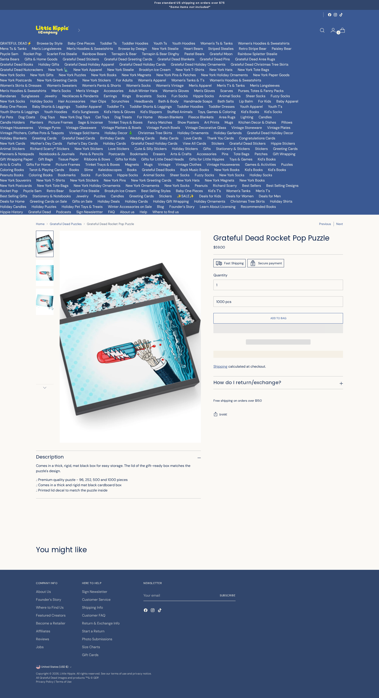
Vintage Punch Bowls (163, 127)
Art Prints (211, 122)
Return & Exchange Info (101, 623)
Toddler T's (115, 106)
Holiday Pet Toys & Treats (82, 206)
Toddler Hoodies (135, 43)
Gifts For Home (38, 164)
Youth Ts (160, 43)
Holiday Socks (41, 101)
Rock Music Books (194, 169)
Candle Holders (12, 122)
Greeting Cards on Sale (48, 201)
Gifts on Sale (82, 201)
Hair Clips (98, 101)
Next (339, 224)
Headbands (143, 101)
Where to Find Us (50, 607)
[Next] (79, 30)
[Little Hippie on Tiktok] (341, 15)
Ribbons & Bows (97, 159)
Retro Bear (55, 191)
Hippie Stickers (283, 143)
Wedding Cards (142, 138)
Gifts (207, 148)
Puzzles (287, 164)
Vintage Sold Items (84, 133)
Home (40, 224)
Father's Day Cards (82, 143)
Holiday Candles (13, 206)
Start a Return (93, 631)
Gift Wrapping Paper (16, 159)
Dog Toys (47, 117)
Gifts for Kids (125, 159)
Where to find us (165, 212)
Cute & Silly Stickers (150, 148)
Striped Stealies (221, 48)
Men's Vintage (87, 90)
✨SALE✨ (185, 196)
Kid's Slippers (151, 112)
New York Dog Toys (75, 117)
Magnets (132, 164)
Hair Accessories (71, 101)
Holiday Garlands (228, 133)
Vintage (164, 164)
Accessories (113, 90)
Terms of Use (63, 682)
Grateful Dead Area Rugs (255, 59)
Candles (265, 117)
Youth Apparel (251, 106)
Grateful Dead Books (16, 64)
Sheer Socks (255, 96)
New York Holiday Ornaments (224, 75)
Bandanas (8, 96)
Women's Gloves (176, 90)
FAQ (111, 212)
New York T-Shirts (190, 69)
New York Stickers (96, 80)
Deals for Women (240, 196)
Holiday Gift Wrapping (171, 201)
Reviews (42, 639)
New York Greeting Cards (57, 80)
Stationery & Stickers (233, 148)
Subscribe (228, 595)
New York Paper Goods (271, 75)
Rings (126, 96)
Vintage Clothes (188, 164)
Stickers (217, 143)
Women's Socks (138, 85)
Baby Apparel (287, 101)
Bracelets (144, 96)
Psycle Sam (9, 54)
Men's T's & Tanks (231, 85)
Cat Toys (102, 117)
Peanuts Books (11, 175)
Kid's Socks (273, 112)
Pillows (286, 122)
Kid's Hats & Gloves (119, 112)
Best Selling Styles (156, 191)
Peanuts (201, 185)
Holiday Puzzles (44, 206)
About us (127, 212)
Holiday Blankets (13, 138)
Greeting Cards (44, 138)
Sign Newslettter (89, 212)
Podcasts (63, 212)
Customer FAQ (93, 615)
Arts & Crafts (180, 154)
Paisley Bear (281, 48)
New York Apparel (87, 69)
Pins (225, 154)
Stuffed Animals (180, 112)
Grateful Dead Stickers (81, 59)
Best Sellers (251, 185)
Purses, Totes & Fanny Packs (261, 90)
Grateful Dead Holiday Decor (270, 133)
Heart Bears (193, 48)
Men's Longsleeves (46, 48)
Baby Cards (169, 138)
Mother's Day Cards (46, 143)
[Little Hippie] (52, 30)
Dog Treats (123, 117)
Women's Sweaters (62, 85)
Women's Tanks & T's (187, 80)
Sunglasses (30, 96)
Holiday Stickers (185, 148)
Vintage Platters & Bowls (121, 127)
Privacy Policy (45, 682)
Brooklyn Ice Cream (154, 69)
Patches (261, 154)
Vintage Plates (278, 127)
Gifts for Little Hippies (206, 159)
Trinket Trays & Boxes (125, 122)
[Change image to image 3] (45, 302)
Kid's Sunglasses (85, 112)
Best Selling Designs (282, 185)
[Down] (45, 387)
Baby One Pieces (81, 43)
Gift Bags (45, 159)
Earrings (110, 96)
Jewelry (51, 96)
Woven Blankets (170, 117)
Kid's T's (214, 191)
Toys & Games (240, 159)
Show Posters (188, 122)
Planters (36, 122)
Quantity (220, 275)
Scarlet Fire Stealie (62, 54)
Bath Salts (226, 101)
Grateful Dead (39, 212)
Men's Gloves (204, 90)
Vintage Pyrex (49, 127)
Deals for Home (12, 201)
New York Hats (220, 69)
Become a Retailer (50, 623)
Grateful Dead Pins (215, 59)
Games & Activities (260, 164)
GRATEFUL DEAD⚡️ (16, 43)
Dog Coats (26, 117)
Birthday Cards (112, 138)
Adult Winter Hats (143, 90)
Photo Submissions (97, 639)
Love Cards (193, 138)
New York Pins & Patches (176, 75)
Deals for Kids (210, 196)
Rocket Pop (32, 54)
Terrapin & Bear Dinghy (160, 54)
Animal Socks (230, 96)
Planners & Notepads (17, 154)
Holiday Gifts (48, 64)
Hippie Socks (203, 96)
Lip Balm (246, 101)
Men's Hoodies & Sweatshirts (90, 48)
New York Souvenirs (15, 180)
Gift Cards (90, 655)
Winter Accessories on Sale (130, 206)
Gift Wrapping (284, 154)
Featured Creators (51, 615)
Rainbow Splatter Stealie (257, 54)
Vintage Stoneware (246, 127)
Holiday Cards (114, 143)
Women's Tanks (238, 191)
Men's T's (263, 191)
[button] (278, 328)
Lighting (247, 117)
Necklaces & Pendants (80, 96)
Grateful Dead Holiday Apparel (89, 64)
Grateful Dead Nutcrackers (21, 69)
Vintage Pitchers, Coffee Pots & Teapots (32, 133)
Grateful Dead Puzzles (66, 224)
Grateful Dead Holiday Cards (142, 64)
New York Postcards (16, 80)
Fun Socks (180, 96)
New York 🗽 (58, 69)
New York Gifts (42, 75)
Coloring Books (12, 169)
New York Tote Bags (253, 69)
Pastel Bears (194, 54)
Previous (325, 224)
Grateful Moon (221, 54)
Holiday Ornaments (193, 133)
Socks (161, 96)
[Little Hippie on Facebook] (330, 15)
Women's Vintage (170, 85)
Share (223, 414)
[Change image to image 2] (45, 273)
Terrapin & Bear (124, 54)
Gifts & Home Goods (41, 59)
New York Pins (115, 180)
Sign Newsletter (94, 591)
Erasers (159, 154)
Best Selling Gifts (13, 196)
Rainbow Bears (94, 54)
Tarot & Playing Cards (46, 169)
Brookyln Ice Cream (120, 191)
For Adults (124, 80)
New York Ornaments (142, 185)
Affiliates (43, 631)
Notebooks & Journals (57, 154)
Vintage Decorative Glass (205, 127)
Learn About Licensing (218, 206)
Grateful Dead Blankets (176, 59)
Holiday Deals (109, 201)
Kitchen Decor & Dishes (257, 122)
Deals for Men (270, 196)
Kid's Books (250, 112)
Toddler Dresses (222, 106)
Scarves (226, 90)
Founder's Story (182, 206)
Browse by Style (50, 43)
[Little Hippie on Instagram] (335, 15)
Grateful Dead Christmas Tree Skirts (259, 64)
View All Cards (194, 143)
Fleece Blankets (201, 117)
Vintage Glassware (81, 127)
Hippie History (11, 212)
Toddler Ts (108, 43)
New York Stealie (165, 48)
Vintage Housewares (16, 127)
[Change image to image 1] (45, 244)
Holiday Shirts (281, 201)
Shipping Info (92, 607)
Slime (88, 169)
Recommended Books (258, 206)
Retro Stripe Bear (252, 48)
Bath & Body (168, 101)
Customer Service (96, 599)
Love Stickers (118, 148)
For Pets (6, 117)
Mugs (229, 122)
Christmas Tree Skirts (155, 133)
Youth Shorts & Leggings (19, 112)
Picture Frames (60, 122)
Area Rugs (227, 117)
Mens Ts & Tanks (13, 48)
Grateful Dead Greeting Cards (128, 59)
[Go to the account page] (331, 30)
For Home (145, 117)
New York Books (103, 75)
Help (143, 212)
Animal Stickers (12, 148)
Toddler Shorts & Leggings (151, 106)
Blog (160, 206)
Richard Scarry (225, 185)
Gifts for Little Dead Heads (162, 159)
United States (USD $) (54, 667)
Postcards (117, 154)
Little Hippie (67, 673)
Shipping (220, 366)
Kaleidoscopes (110, 169)
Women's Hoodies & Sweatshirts (264, 43)
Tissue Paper (68, 159)
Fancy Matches (160, 122)
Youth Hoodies (183, 43)
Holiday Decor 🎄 (119, 133)
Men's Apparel (200, 85)
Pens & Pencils (91, 154)
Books (74, 169)
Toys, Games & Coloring (217, 112)
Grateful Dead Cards (78, 138)
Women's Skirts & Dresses (20, 85)
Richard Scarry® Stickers (49, 148)
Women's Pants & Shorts (101, 85)
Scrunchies (120, 101)
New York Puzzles (72, 75)
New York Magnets (136, 75)
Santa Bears (9, 59)
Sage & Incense (90, 122)
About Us (43, 591)
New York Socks (12, 75)
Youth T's (275, 106)
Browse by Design (132, 48)
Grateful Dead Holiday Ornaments (198, 64)
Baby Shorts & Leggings (51, 106)
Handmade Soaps (198, 101)
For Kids (264, 101)
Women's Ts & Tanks (216, 43)
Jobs (40, 647)
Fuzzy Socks (280, 96)
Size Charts (91, 647)
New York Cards (12, 143)
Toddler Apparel (88, 106)
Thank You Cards (220, 138)
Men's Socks (61, 90)
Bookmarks (139, 154)
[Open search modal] (322, 30)
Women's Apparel (152, 80)
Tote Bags (241, 154)
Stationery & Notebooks (51, 196)
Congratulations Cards (257, 138)
